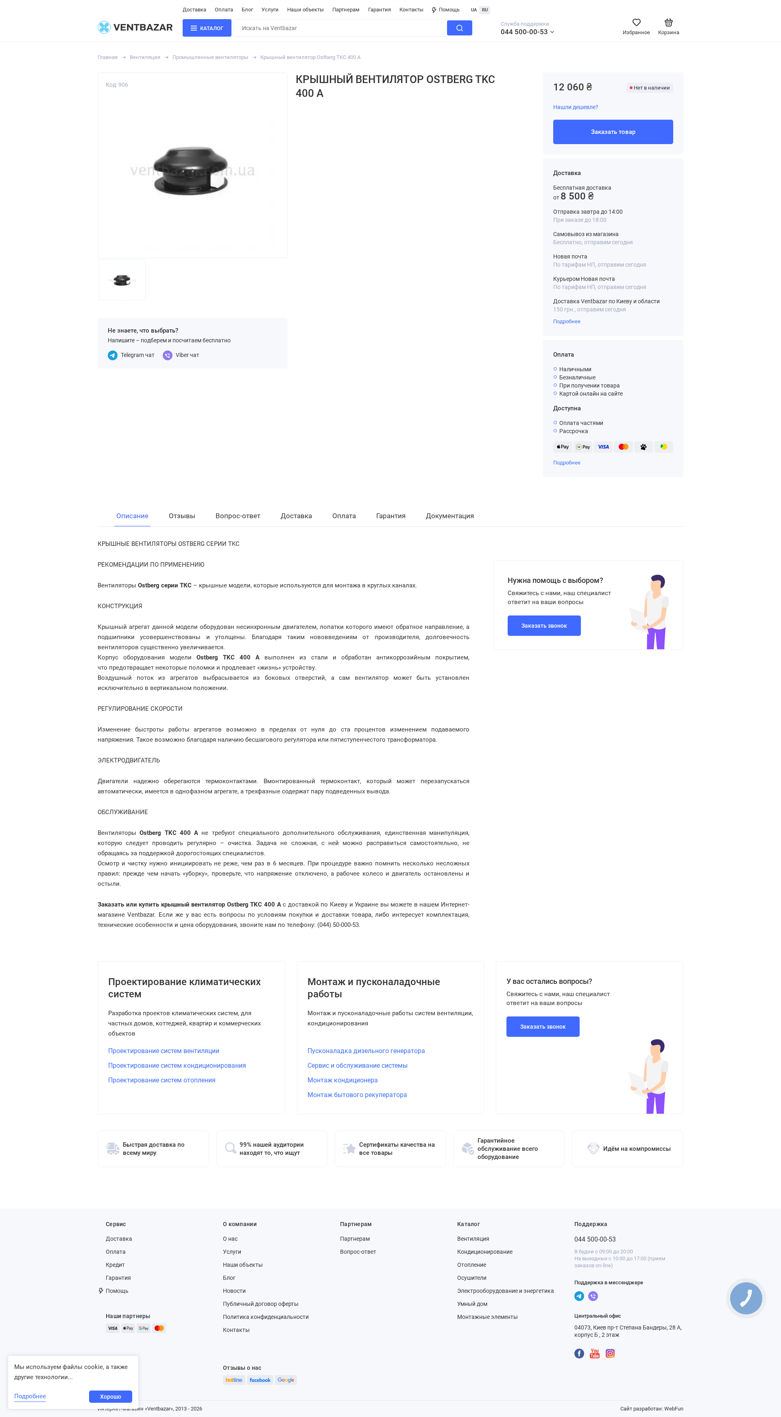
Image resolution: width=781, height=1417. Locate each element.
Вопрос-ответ (358, 1251)
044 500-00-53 (524, 32)
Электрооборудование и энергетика (505, 1291)
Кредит (115, 1265)
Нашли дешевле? (575, 107)
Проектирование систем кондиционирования (177, 1065)
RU (485, 10)
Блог (247, 10)
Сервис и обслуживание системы (358, 1065)
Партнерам (346, 10)
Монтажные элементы (487, 1317)
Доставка (194, 10)
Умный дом (472, 1304)
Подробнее (566, 321)
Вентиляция (145, 57)
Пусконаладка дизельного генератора (366, 1051)
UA (474, 10)
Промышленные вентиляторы (210, 57)
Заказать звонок (544, 625)
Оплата (224, 10)
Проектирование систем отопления (162, 1080)
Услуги (270, 10)
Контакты (411, 10)
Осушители (471, 1278)
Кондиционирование (485, 1251)
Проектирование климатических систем (184, 988)
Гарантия (379, 10)
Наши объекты (305, 10)
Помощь (449, 10)
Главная (108, 57)
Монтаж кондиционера (343, 1080)
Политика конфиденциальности (266, 1317)
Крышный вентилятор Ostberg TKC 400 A (310, 57)
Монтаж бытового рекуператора (357, 1095)
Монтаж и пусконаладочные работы (374, 988)
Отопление (471, 1265)
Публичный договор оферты (261, 1304)
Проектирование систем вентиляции (163, 1051)
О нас (230, 1238)
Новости (234, 1291)
